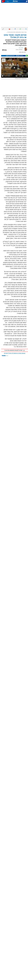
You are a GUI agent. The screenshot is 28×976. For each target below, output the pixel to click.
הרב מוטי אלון (21, 52)
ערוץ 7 (24, 32)
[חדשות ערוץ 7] (14, 1)
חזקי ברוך (20, 47)
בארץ (21, 32)
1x (24, 76)
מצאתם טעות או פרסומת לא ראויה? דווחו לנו (13, 353)
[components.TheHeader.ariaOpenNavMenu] (23, 1)
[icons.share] (2, 1)
